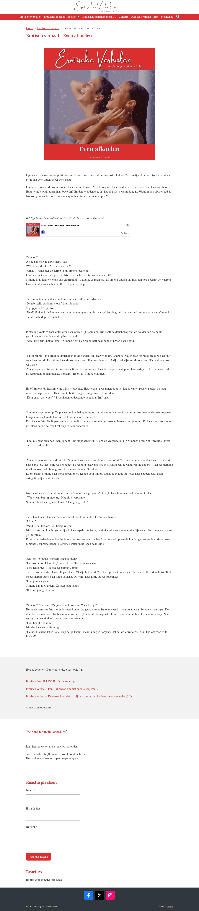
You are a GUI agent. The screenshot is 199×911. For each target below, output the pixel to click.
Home (29, 28)
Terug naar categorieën (40, 707)
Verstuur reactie (38, 856)
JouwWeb (170, 907)
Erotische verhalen (48, 28)
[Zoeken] (178, 16)
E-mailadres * (34, 808)
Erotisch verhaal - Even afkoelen (82, 28)
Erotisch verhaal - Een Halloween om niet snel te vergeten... (62, 689)
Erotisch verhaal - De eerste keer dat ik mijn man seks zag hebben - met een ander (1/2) (79, 696)
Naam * (30, 790)
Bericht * (31, 827)
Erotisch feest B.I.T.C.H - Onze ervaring (50, 681)
